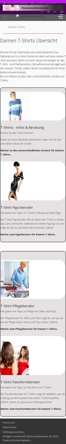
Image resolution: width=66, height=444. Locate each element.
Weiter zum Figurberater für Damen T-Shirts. (28, 234)
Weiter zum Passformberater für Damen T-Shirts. (31, 408)
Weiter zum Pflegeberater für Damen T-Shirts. (29, 328)
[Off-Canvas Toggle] (60, 16)
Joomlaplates (23, 440)
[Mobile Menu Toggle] (5, 16)
